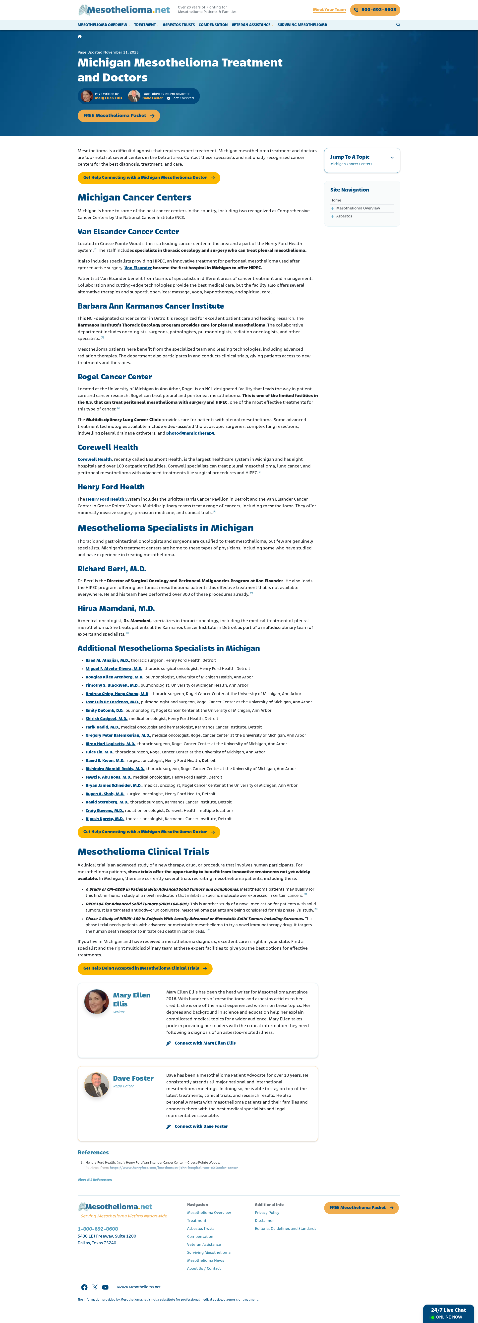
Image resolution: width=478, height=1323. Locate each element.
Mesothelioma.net (145, 1287)
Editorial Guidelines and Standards (285, 1229)
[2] (102, 337)
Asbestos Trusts (179, 25)
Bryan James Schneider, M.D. (114, 786)
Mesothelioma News (205, 1261)
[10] (208, 930)
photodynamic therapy (190, 433)
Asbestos (344, 216)
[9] (315, 909)
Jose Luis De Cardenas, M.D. (112, 702)
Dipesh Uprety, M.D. (105, 819)
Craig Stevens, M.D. (104, 811)
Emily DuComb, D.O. (104, 711)
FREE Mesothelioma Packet (114, 115)
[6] (251, 593)
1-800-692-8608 (98, 1229)
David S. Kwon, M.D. (105, 761)
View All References (95, 1180)
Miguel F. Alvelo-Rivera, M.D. (114, 669)
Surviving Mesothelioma (302, 25)
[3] (118, 408)
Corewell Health (95, 460)
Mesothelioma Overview (102, 25)
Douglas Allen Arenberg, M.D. (114, 677)
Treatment (145, 25)
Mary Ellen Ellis (108, 98)
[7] (127, 633)
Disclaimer (264, 1221)
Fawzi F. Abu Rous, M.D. (108, 777)
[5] (214, 511)
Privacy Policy (267, 1213)
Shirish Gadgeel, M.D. (106, 719)
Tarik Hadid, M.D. (102, 727)
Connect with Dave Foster (201, 1127)
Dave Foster (152, 98)
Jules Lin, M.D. (99, 752)
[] (259, 471)
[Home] (80, 37)
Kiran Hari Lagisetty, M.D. (110, 744)
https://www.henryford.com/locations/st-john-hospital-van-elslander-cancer (174, 1168)
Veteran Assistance (251, 25)
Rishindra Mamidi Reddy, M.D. (115, 769)
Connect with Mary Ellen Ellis (205, 1043)
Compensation (213, 25)
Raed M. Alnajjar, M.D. (107, 661)
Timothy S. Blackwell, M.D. (112, 685)
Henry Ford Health (104, 499)
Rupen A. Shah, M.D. (105, 794)
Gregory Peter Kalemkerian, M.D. (118, 735)
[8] (305, 894)
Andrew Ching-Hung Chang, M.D (117, 694)
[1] (95, 249)
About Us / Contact (204, 1269)
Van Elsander (138, 268)
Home (335, 200)
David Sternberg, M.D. (107, 802)
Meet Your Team (329, 10)
